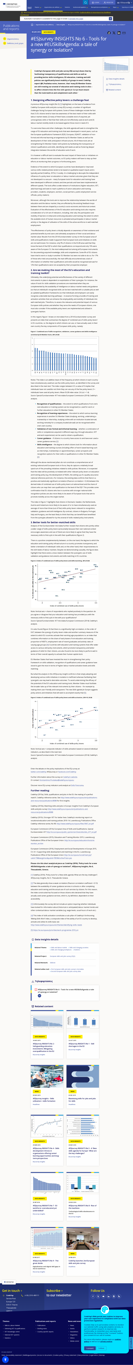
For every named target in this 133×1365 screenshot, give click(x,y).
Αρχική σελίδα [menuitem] (30, 7)
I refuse (101, 1348)
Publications (41, 1325)
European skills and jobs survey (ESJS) (62, 956)
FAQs (3, 1355)
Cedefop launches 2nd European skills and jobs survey (82, 1262)
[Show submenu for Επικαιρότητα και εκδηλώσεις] (109, 8)
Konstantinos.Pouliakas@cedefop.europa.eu (57, 780)
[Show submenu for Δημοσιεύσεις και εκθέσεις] (61, 8)
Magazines (73, 1335)
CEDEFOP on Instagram (114, 1296)
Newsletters (74, 1332)
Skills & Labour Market (12, 1325)
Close (110, 18)
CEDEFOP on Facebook (93, 1296)
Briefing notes (42, 1329)
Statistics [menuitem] (67, 7)
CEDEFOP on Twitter (98, 1296)
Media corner (74, 1341)
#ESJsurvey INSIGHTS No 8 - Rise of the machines (83, 1206)
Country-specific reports (45, 1332)
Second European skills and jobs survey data (66, 971)
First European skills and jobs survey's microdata (67, 969)
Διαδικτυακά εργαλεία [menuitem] (79, 7)
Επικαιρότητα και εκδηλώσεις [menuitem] (99, 7)
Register (109, 2)
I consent (90, 1348)
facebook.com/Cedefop (67, 772)
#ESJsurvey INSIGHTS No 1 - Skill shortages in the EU (81, 1045)
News (72, 1325)
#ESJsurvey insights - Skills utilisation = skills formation (44, 1099)
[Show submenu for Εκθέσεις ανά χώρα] (4, 43)
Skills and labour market (59, 948)
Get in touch (11, 1290)
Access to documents (45, 1355)
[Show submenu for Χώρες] (118, 8)
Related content (115, 90)
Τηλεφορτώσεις (115, 84)
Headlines (36, 1104)
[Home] (11, 5)
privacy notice (106, 1341)
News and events (75, 1321)
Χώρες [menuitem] (114, 7)
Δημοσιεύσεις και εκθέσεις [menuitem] (51, 7)
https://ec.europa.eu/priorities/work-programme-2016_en (55, 930)
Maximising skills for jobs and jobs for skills (82, 1099)
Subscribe (53, 1290)
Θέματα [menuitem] (37, 7)
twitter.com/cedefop (38, 772)
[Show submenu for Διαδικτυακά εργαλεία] (87, 8)
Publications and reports (45, 1321)
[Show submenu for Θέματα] (40, 8)
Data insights (61, 25)
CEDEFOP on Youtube (103, 1296)
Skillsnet (52, 963)
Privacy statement (70, 1355)
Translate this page (75, 19)
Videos (72, 1338)
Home (32, 24)
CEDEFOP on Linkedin (109, 1296)
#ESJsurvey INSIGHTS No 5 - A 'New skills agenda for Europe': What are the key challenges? (83, 1150)
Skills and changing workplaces (61, 950)
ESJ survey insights (39, 1055)
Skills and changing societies (79, 948)
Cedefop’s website (70, 777)
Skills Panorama (77, 785)
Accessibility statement (14, 1355)
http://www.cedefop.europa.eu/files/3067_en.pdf (75, 824)
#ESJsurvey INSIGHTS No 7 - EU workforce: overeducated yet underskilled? (45, 1208)
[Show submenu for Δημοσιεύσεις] (4, 38)
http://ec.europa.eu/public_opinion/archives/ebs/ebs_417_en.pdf (72, 832)
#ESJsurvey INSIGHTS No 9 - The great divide (45, 1262)
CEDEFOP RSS (119, 1296)
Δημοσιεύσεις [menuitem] (13, 39)
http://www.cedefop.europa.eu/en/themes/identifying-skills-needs (56, 925)
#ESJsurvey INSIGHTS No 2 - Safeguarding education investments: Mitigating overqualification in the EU (44, 1047)
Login (96, 2)
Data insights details (116, 79)
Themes (6, 1321)
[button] (109, 33)
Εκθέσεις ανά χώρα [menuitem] (15, 43)
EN (39, 996)
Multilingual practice (29, 1355)
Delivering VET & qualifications (15, 1329)
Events (72, 1329)
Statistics (77, 950)
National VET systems (12, 1335)
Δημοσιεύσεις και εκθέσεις (45, 25)
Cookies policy (58, 1355)
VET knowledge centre (12, 1332)
